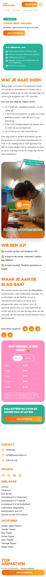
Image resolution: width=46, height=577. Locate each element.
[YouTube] (14, 475)
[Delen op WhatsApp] (31, 328)
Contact (4, 486)
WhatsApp (10, 450)
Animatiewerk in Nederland (13, 497)
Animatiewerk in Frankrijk (13, 500)
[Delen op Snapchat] (4, 335)
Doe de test (6, 493)
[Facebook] (3, 475)
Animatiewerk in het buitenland (15, 504)
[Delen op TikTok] (10, 335)
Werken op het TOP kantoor (14, 514)
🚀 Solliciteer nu (14, 33)
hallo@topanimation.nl (16, 455)
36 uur (18, 358)
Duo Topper (6, 533)
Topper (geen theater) (11, 526)
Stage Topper (7, 546)
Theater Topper (8, 529)
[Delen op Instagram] (38, 328)
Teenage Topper (8, 543)
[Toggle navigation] (40, 4)
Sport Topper (7, 539)
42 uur (28, 358)
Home (7, 10)
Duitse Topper (7, 536)
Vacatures (16, 10)
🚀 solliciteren (29, 4)
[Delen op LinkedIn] (25, 328)
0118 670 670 (12, 460)
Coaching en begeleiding (12, 507)
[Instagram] (9, 475)
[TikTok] (20, 475)
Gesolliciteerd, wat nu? (11, 511)
